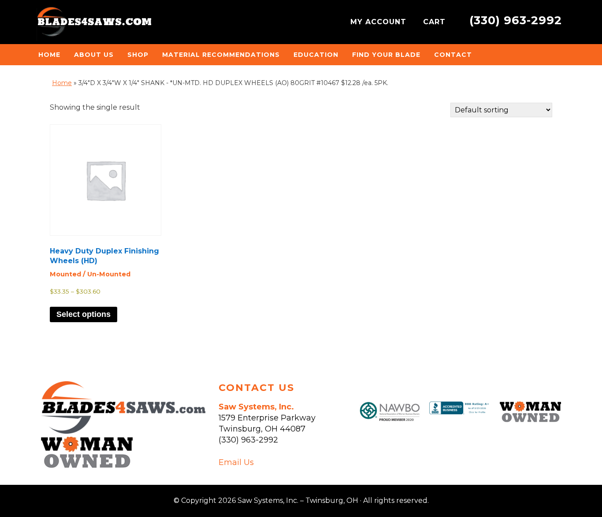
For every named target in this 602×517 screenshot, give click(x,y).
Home (62, 83)
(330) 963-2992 (515, 20)
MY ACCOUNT (379, 22)
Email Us (236, 462)
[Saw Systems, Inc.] (123, 431)
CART (435, 22)
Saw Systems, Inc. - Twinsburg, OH (94, 24)
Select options (83, 314)
